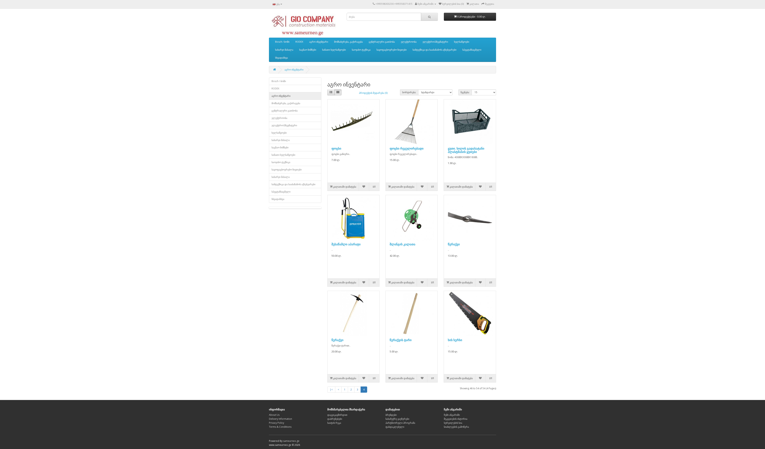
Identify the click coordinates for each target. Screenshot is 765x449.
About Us (274, 415)
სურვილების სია (453, 423)
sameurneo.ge (291, 441)
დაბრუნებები (334, 419)
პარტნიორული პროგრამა (400, 423)
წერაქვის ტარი (401, 340)
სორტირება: (409, 92)
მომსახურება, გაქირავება (348, 41)
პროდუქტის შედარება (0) (373, 93)
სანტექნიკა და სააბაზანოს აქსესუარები (434, 49)
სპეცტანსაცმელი (471, 49)
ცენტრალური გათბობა (382, 41)
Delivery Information (280, 419)
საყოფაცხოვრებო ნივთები (392, 49)
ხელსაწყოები (461, 41)
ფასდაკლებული (394, 426)
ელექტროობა (409, 41)
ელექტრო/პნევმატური (435, 41)
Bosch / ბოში (282, 41)
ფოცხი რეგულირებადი (407, 148)
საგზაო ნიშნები (307, 49)
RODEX (299, 41)
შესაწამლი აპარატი (346, 244)
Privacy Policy (276, 423)
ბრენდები (391, 415)
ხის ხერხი (455, 340)
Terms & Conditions (280, 426)
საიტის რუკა (334, 423)
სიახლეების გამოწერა (456, 426)
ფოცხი (336, 148)
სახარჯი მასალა (284, 49)
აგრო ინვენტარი (318, 41)
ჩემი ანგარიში (452, 415)
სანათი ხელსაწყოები (334, 49)
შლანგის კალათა (402, 244)
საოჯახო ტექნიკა (361, 49)
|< (331, 389)
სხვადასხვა (281, 57)
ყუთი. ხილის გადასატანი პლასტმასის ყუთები (466, 150)
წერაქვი (454, 244)
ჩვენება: (465, 92)
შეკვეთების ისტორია (455, 419)
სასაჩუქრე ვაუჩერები (397, 419)
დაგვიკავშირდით (337, 415)
